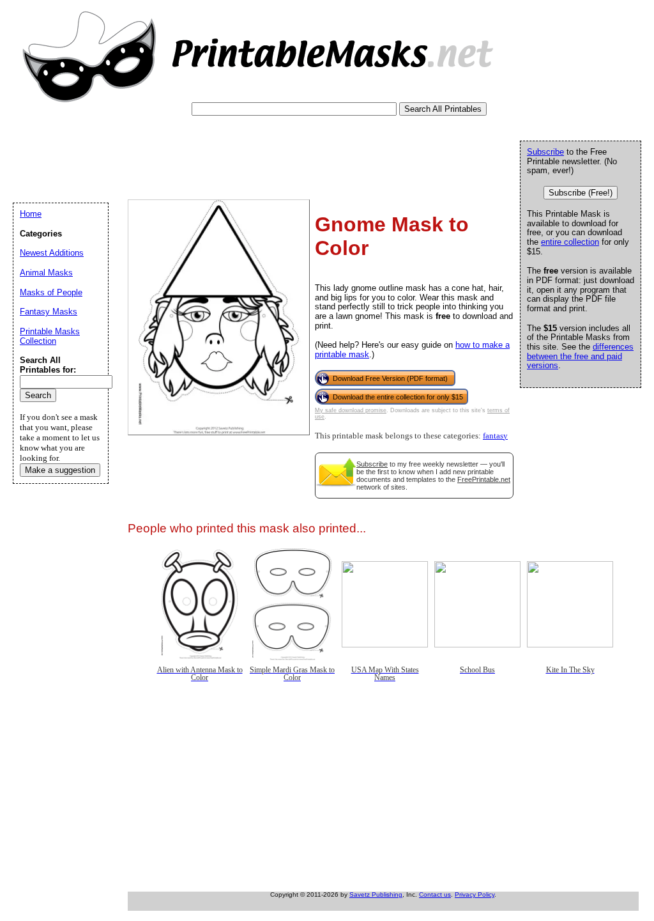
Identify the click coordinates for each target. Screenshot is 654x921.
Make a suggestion (60, 470)
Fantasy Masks (48, 311)
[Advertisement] (245, 151)
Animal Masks (46, 272)
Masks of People (51, 292)
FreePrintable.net (483, 479)
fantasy (495, 435)
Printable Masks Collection (50, 336)
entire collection (570, 242)
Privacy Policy (474, 894)
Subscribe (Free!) (580, 192)
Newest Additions (52, 253)
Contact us (435, 894)
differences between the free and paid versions (580, 356)
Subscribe (372, 464)
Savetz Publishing (375, 894)
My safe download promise (350, 410)
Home (31, 214)
